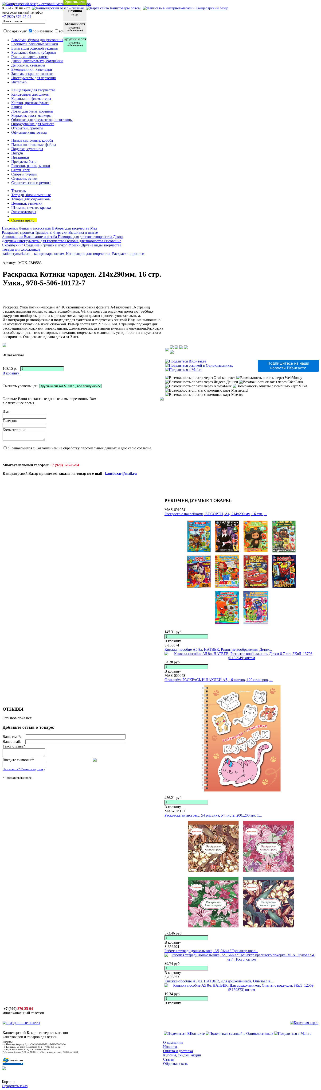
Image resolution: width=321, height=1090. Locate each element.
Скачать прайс (22, 220)
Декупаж (9, 241)
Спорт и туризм (24, 174)
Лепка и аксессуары (35, 228)
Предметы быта (23, 162)
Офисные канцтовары (29, 132)
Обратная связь (175, 1064)
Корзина (8, 1082)
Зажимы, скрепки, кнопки (32, 74)
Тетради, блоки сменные (31, 195)
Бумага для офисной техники (34, 48)
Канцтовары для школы (30, 94)
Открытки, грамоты (27, 128)
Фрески (75, 245)
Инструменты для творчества (41, 241)
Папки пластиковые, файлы (33, 145)
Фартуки (60, 232)
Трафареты (44, 232)
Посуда (17, 153)
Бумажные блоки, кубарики (33, 52)
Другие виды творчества (101, 245)
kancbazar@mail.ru (121, 473)
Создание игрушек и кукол (46, 245)
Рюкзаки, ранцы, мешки (30, 166)
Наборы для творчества (71, 228)
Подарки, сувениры (27, 149)
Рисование (112, 241)
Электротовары (23, 212)
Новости (170, 1047)
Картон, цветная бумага (30, 103)
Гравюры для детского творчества (85, 237)
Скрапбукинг (13, 245)
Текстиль (18, 191)
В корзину (172, 641)
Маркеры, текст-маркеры (31, 115)
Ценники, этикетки (27, 203)
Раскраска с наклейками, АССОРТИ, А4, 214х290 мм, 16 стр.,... (215, 514)
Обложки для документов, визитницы (42, 120)
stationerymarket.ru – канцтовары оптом (33, 254)
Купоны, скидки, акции (182, 1055)
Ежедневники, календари (31, 69)
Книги (16, 107)
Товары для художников (30, 199)
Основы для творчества (84, 241)
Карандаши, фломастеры (31, 99)
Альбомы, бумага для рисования (37, 40)
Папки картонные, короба (32, 140)
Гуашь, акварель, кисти (29, 57)
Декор (118, 237)
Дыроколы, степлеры (28, 65)
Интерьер (19, 82)
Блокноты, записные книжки (34, 44)
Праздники (20, 157)
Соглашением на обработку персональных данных (76, 448)
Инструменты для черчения (33, 78)
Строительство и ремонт (31, 183)
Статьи (168, 1059)
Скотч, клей (20, 170)
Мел (93, 228)
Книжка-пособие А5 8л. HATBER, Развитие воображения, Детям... (218, 649)
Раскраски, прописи (18, 232)
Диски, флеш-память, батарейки (37, 61)
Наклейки (10, 228)
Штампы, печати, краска (31, 208)
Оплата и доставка (178, 1051)
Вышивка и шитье (83, 232)
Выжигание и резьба (41, 237)
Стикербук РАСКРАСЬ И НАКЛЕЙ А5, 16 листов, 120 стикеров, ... (218, 680)
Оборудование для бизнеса (32, 124)
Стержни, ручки (24, 178)
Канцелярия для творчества (33, 90)
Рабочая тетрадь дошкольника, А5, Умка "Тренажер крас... (211, 951)
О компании (173, 1042)
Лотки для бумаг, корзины (32, 111)
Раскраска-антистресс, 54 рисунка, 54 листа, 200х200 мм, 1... (213, 815)
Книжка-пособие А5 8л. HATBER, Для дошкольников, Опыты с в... (218, 981)
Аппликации (13, 237)
